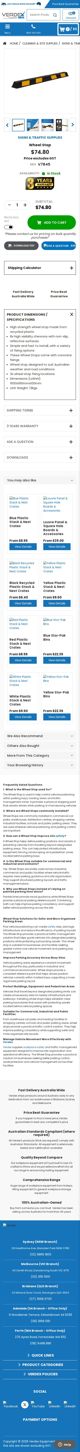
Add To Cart (55, 222)
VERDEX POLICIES (43, 1374)
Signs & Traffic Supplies (40, 137)
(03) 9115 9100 (40, 1277)
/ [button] (72, 29)
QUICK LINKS (43, 1355)
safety (60, 836)
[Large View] (18, 125)
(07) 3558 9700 (40, 1299)
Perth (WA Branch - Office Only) (40, 1331)
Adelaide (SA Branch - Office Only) (40, 1308)
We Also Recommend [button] (25, 736)
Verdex (8, 1042)
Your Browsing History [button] (25, 765)
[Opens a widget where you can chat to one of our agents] (64, 1445)
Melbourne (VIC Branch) (40, 1264)
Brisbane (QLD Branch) (40, 1286)
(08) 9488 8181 (40, 1343)
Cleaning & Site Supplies (40, 43)
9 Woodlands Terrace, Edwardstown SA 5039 (40, 1315)
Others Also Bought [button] (23, 745)
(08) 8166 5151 (40, 1321)
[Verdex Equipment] (13, 14)
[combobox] (43, 14)
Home (14, 43)
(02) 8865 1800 (40, 1254)
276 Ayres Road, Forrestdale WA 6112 (40, 1337)
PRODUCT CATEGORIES (42, 1364)
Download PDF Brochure (21, 245)
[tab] (40, 267)
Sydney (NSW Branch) (40, 1242)
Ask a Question (73, 245)
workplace (29, 1047)
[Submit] (55, 15)
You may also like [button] (21, 480)
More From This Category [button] (28, 755)
